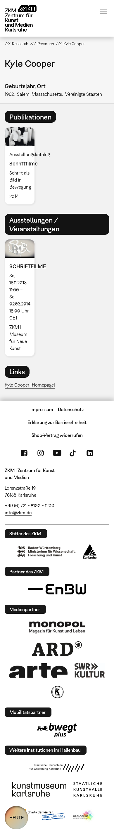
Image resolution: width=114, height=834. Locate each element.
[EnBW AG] (57, 589)
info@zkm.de (18, 512)
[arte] (38, 670)
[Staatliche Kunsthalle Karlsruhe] (87, 789)
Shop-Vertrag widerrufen (57, 435)
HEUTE (16, 817)
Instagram (40, 453)
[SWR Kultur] (90, 670)
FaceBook (24, 453)
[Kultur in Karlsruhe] (57, 692)
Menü (103, 11)
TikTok (73, 453)
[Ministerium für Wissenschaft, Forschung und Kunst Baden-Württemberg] (46, 551)
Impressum (41, 409)
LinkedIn (90, 453)
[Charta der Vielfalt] (42, 816)
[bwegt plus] (57, 730)
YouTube (57, 453)
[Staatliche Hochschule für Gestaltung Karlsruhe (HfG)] (57, 767)
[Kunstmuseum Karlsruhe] (39, 789)
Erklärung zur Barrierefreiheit (57, 422)
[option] (22, 165)
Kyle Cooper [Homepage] (30, 384)
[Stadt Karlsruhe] (90, 551)
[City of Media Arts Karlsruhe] (83, 816)
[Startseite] (25, 18)
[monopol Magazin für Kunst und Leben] (57, 627)
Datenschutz (71, 409)
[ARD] (57, 648)
